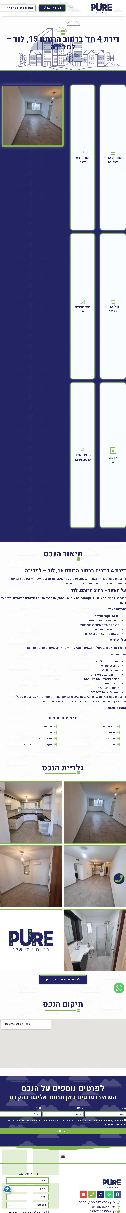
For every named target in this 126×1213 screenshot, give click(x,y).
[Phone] (92, 1194)
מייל (38, 1108)
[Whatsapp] (109, 1194)
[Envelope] (83, 1194)
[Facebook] (117, 1194)
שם (124, 1108)
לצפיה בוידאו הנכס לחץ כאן (63, 979)
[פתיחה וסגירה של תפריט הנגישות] (7, 1189)
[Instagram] (100, 1194)
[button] (71, 8)
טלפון (80, 1108)
